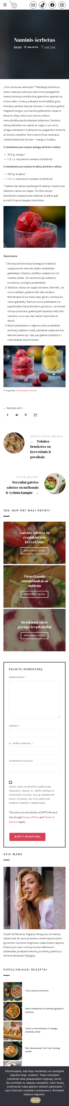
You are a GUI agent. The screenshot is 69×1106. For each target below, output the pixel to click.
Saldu (18, 47)
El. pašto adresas (21, 743)
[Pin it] (26, 415)
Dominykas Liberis (26, 390)
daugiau (30, 955)
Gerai (35, 1100)
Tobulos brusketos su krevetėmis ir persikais (34, 447)
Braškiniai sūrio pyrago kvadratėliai (34, 624)
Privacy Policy (31, 817)
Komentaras (17, 677)
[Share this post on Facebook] (7, 415)
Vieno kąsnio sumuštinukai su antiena (34, 581)
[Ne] (64, 1086)
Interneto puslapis (21, 760)
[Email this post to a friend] (35, 415)
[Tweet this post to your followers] (17, 415)
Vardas (14, 725)
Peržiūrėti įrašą (34, 550)
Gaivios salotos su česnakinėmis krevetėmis (34, 537)
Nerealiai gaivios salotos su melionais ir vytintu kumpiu (34, 486)
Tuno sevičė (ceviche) (36, 990)
